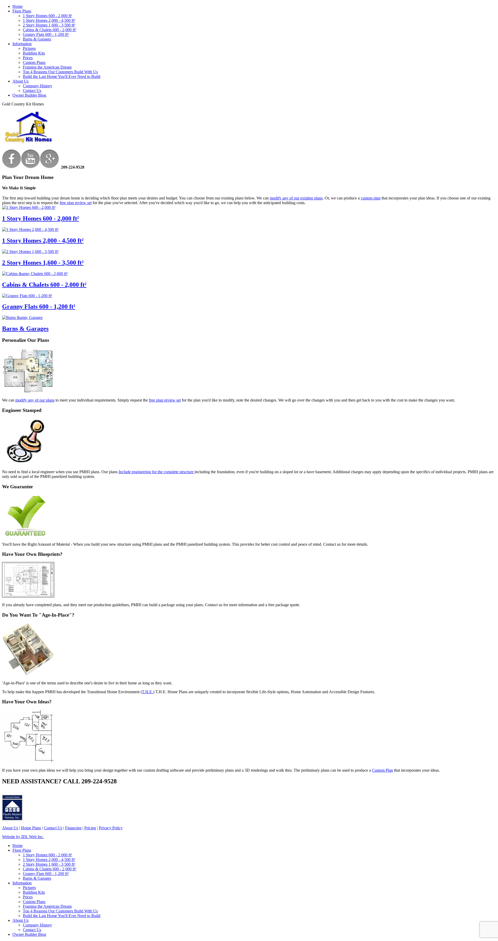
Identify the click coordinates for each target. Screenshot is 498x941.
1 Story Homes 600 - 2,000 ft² (47, 16)
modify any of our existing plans (296, 198)
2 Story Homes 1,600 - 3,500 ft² (49, 25)
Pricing (90, 828)
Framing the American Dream (47, 67)
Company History (37, 86)
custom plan (371, 198)
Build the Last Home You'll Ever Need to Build (61, 76)
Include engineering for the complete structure (157, 472)
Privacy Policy (111, 828)
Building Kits (34, 53)
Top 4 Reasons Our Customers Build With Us (60, 72)
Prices (28, 58)
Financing (73, 828)
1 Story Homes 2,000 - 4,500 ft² (49, 20)
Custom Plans (34, 62)
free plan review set (76, 203)
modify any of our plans (34, 400)
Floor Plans (21, 11)
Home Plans (31, 828)
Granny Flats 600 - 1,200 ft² (46, 34)
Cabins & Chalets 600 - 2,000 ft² (49, 30)
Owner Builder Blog (29, 95)
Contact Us (32, 90)
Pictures (29, 48)
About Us (20, 81)
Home (17, 6)
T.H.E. (147, 692)
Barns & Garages (37, 39)
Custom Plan (382, 770)
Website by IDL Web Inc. (23, 837)
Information (22, 44)
